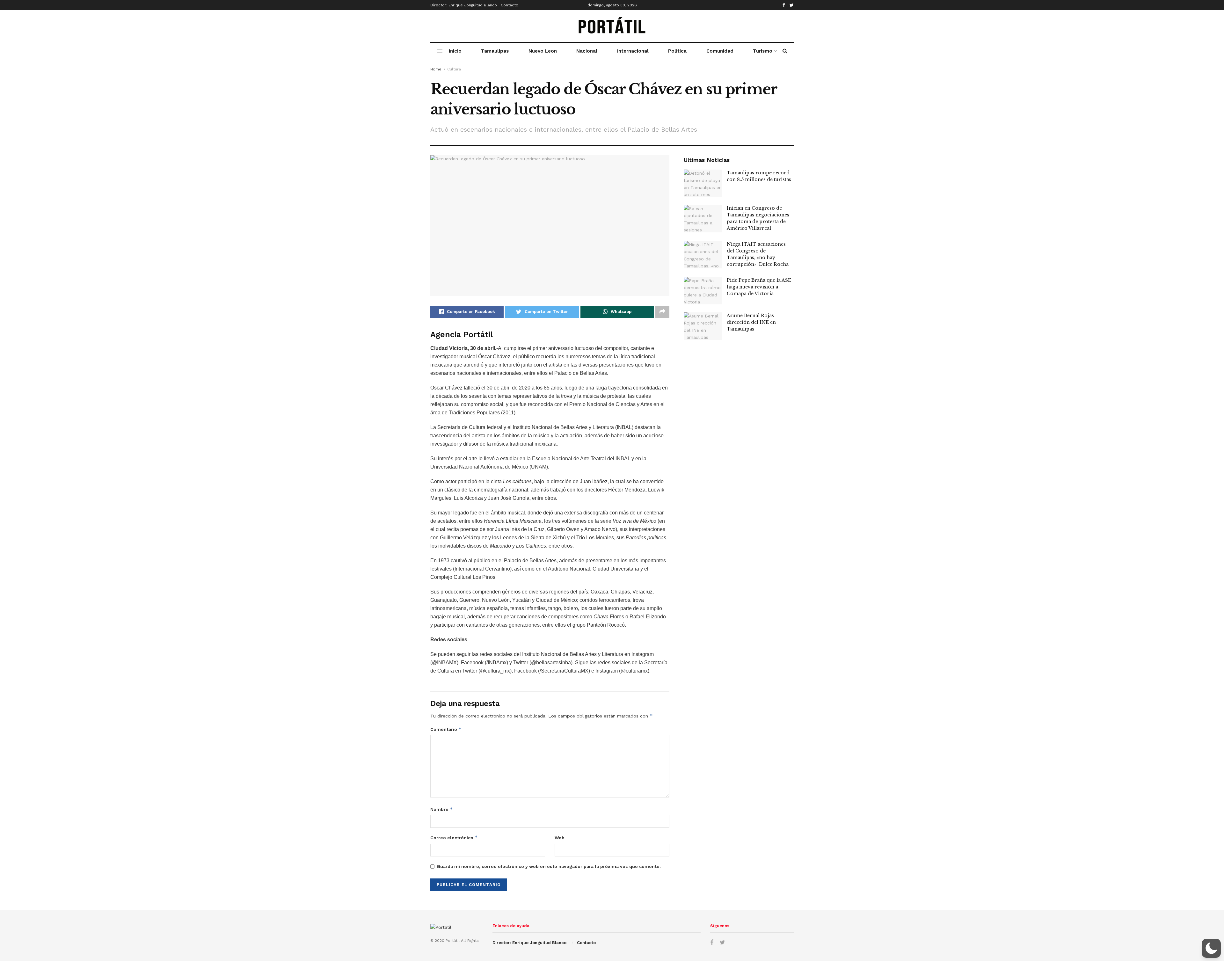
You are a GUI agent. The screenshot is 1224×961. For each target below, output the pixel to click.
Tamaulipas (495, 51)
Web (560, 837)
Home (435, 69)
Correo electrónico (454, 837)
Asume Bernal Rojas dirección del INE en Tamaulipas (751, 322)
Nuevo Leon (542, 51)
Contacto (509, 5)
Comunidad (719, 51)
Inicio (455, 51)
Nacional (586, 51)
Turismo (762, 51)
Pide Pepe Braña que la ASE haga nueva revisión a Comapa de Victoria (759, 286)
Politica (677, 51)
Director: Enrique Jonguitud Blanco (463, 5)
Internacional (633, 51)
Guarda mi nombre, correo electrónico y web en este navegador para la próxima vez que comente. (549, 866)
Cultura (454, 69)
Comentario (446, 729)
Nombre (441, 809)
